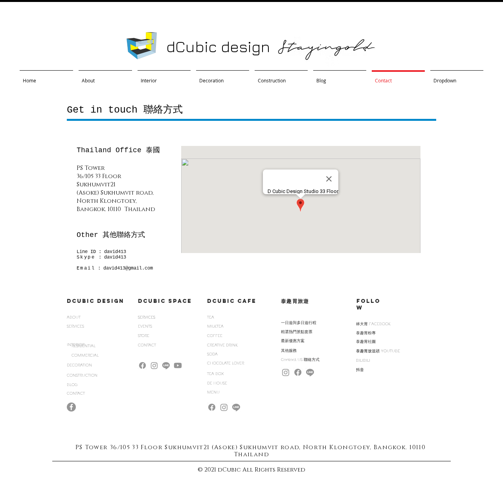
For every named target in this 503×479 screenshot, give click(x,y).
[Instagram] (154, 365)
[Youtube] (177, 365)
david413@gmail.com (128, 268)
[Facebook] (142, 365)
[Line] (166, 365)
